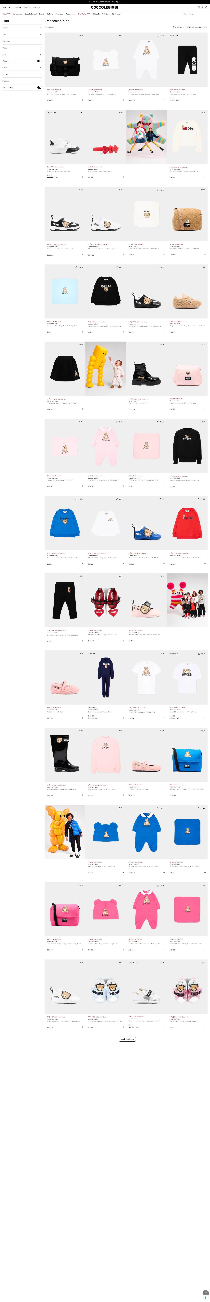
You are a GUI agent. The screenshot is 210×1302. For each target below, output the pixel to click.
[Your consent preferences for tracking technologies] (205, 1297)
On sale (5, 61)
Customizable (7, 87)
